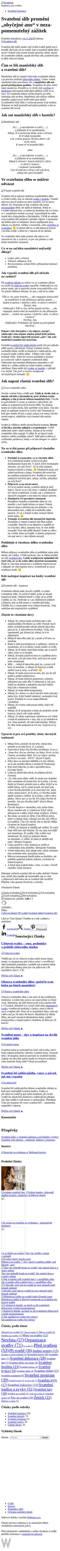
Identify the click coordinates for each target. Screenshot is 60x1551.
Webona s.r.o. (34, 1517)
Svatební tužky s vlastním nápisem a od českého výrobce (30, 1137)
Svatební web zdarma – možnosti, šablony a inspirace (28, 1140)
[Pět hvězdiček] (28, 895)
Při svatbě (23, 913)
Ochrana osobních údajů (20, 1512)
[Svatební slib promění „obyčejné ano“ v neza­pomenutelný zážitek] (9, 41)
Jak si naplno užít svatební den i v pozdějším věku (26, 1282)
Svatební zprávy (16, 1422)
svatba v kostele (41, 199)
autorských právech (32, 1534)
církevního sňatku (31, 79)
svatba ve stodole (36, 368)
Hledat (45, 1437)
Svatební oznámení (12, 1375)
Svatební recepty (16, 1381)
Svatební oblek (25, 1371)
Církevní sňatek (9, 913)
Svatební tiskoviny (23, 1385)
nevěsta (47, 88)
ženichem (6, 90)
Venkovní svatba (37, 1394)
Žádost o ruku (10, 1401)
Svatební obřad (36, 913)
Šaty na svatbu (22, 1397)
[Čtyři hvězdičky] (10, 895)
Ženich (43, 1397)
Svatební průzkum (17, 1419)
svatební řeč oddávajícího (24, 345)
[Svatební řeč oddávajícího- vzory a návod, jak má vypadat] (8, 1082)
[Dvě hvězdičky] (29, 893)
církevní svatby (21, 285)
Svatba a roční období (14, 1354)
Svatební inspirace (17, 11)
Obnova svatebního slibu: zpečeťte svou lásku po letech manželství (27, 983)
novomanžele (8, 207)
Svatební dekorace (28, 1358)
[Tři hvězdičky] (46, 893)
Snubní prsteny (45, 1350)
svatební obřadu (13, 282)
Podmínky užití (15, 1509)
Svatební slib (50, 913)
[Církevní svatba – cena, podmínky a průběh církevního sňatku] (10, 953)
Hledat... (5, 1437)
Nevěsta (12, 1339)
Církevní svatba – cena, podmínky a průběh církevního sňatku (24, 945)
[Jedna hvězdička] (10, 893)
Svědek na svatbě (18, 1393)
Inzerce (11, 1506)
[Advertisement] (30, 1469)
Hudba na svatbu (11, 1335)
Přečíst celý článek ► (12, 975)
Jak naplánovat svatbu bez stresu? (18, 1319)
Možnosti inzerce (37, 1152)
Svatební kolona (29, 1367)
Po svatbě (28, 1346)
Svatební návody (16, 1416)
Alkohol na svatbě (12, 1332)
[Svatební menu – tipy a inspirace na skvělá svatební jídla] (10, 1044)
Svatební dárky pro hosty (23, 1362)
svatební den (15, 558)
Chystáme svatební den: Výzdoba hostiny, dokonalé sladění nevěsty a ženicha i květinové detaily (27, 1194)
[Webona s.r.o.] (6, 1547)
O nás (11, 1503)
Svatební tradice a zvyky (27, 1386)
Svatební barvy (37, 1354)
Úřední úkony (15, 1425)
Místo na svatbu (35, 1335)
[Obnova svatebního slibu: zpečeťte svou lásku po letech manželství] (15, 991)
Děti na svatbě (47, 1332)
